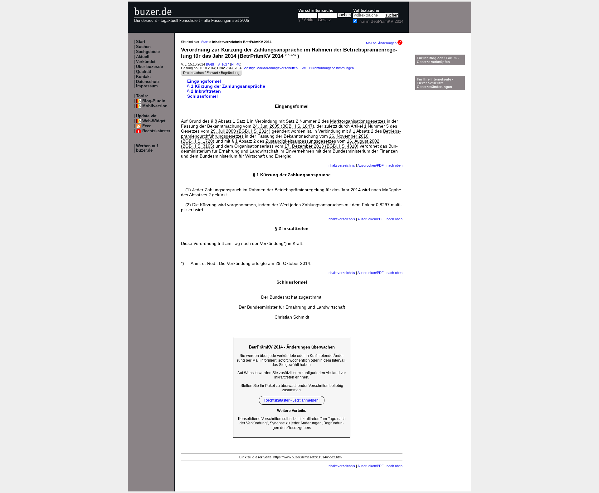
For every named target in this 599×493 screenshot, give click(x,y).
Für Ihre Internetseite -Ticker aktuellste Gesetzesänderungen (435, 83)
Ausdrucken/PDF (371, 165)
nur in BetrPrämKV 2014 (381, 21)
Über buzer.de (149, 67)
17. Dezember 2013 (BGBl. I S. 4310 (321, 146)
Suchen (143, 47)
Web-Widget (153, 121)
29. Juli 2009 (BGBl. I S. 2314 (240, 131)
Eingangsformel (204, 81)
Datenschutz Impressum (148, 84)
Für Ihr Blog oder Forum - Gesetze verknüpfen (438, 60)
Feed (147, 126)
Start (140, 42)
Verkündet (145, 62)
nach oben (394, 165)
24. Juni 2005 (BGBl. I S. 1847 (283, 126)
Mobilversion (155, 106)
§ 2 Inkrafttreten (204, 91)
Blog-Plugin (153, 101)
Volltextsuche (366, 10)
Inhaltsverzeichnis (341, 165)
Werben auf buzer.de (147, 148)
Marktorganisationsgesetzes (358, 121)
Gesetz (324, 20)
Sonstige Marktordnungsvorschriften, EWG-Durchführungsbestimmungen (298, 68)
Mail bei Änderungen (381, 43)
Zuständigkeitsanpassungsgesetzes (300, 141)
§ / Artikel (306, 20)
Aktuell (142, 57)
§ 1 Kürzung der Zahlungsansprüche (226, 86)
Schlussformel (202, 96)
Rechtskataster (156, 131)
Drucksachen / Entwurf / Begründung (211, 73)
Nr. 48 (235, 64)
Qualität (143, 72)
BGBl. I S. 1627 (217, 64)
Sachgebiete (148, 52)
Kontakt (143, 77)
